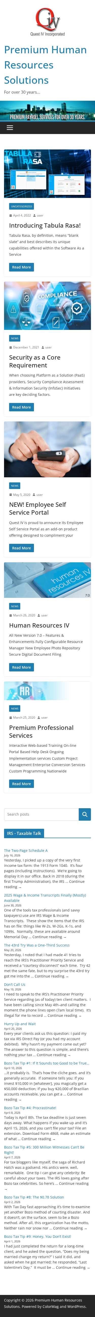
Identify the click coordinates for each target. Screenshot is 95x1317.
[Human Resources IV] (47, 580)
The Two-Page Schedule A (26, 850)
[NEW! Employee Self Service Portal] (47, 449)
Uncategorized (21, 206)
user (40, 215)
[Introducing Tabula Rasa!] (47, 173)
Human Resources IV (39, 625)
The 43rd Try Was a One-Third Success (37, 945)
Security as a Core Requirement (35, 361)
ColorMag (51, 1306)
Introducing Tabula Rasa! (45, 225)
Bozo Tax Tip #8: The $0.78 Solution (34, 1197)
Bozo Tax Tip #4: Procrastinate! (30, 1107)
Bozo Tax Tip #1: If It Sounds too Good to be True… (46, 1063)
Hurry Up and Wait (20, 1023)
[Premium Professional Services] (47, 691)
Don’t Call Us (14, 984)
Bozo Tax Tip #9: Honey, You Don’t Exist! (37, 1236)
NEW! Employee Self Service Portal (37, 508)
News (14, 338)
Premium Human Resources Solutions (45, 64)
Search (85, 814)
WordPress (76, 1306)
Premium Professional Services (41, 731)
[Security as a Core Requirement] (47, 306)
